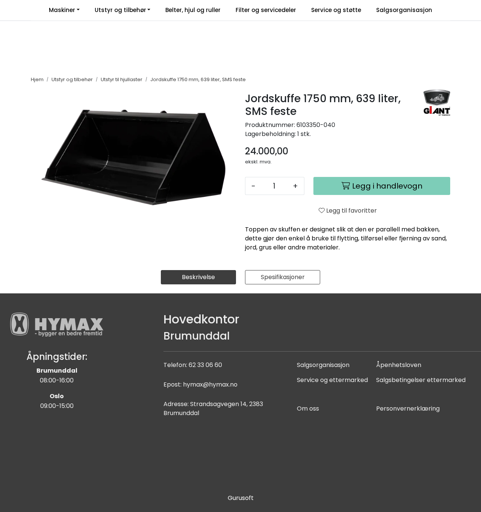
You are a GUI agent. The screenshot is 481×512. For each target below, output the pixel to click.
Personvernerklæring (408, 408)
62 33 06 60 (205, 365)
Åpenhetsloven (398, 365)
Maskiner (62, 10)
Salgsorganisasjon (404, 10)
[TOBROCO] (437, 102)
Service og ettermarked (332, 380)
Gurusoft (241, 498)
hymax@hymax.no (210, 384)
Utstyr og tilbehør (120, 10)
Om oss (308, 408)
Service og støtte (336, 10)
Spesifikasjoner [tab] (283, 277)
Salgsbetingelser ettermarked (421, 380)
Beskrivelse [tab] (198, 277)
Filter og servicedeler (266, 10)
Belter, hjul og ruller (193, 10)
